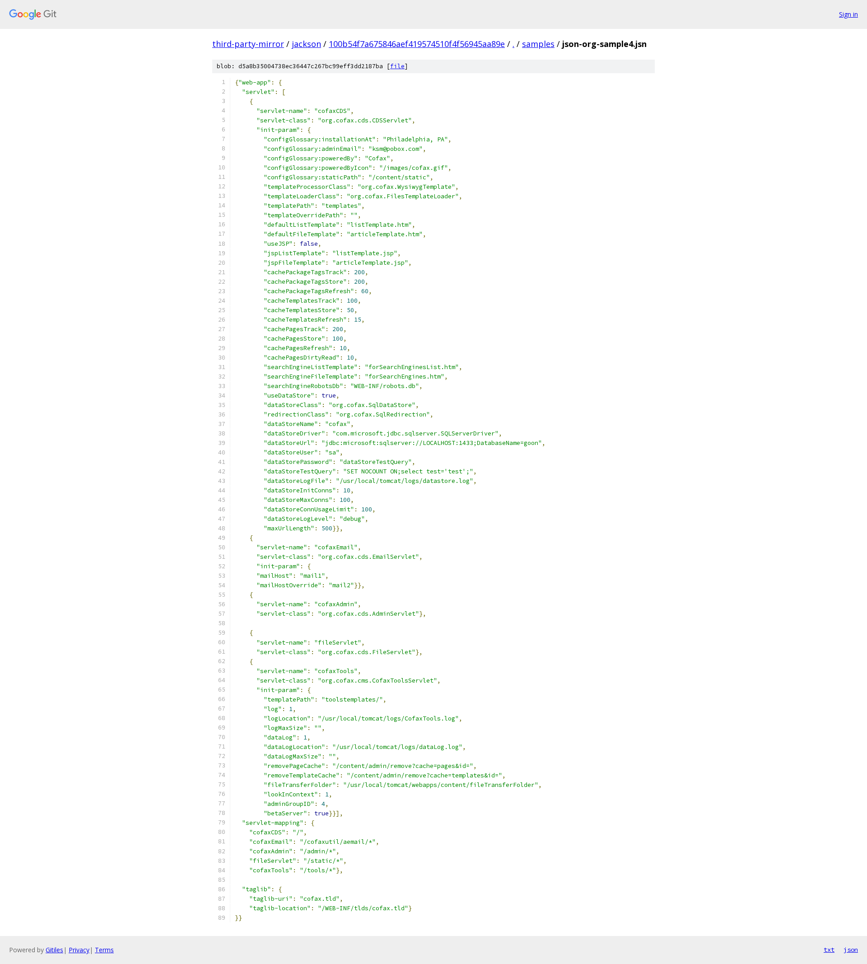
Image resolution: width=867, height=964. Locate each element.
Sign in (848, 14)
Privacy (79, 949)
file (397, 66)
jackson (306, 43)
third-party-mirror (248, 43)
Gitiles (54, 949)
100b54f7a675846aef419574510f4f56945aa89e (417, 43)
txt (829, 949)
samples (538, 43)
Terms (104, 949)
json (851, 949)
